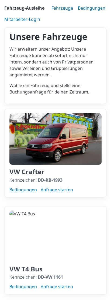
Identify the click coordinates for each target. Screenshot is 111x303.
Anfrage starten (57, 190)
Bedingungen (91, 8)
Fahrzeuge (62, 8)
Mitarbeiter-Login (22, 19)
